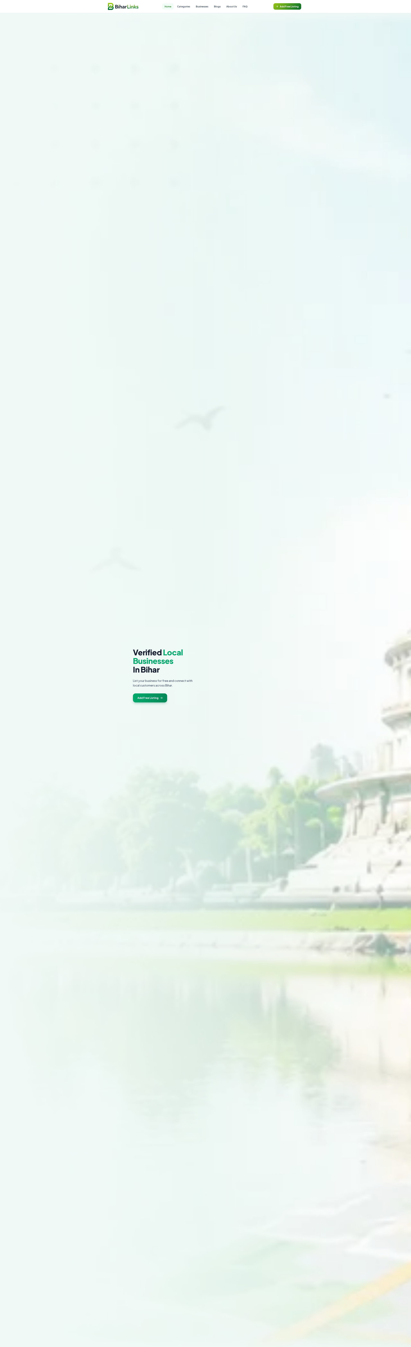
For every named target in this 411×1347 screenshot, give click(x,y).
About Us (231, 6)
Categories (183, 6)
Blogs (217, 6)
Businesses (202, 6)
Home (168, 6)
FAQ (245, 6)
